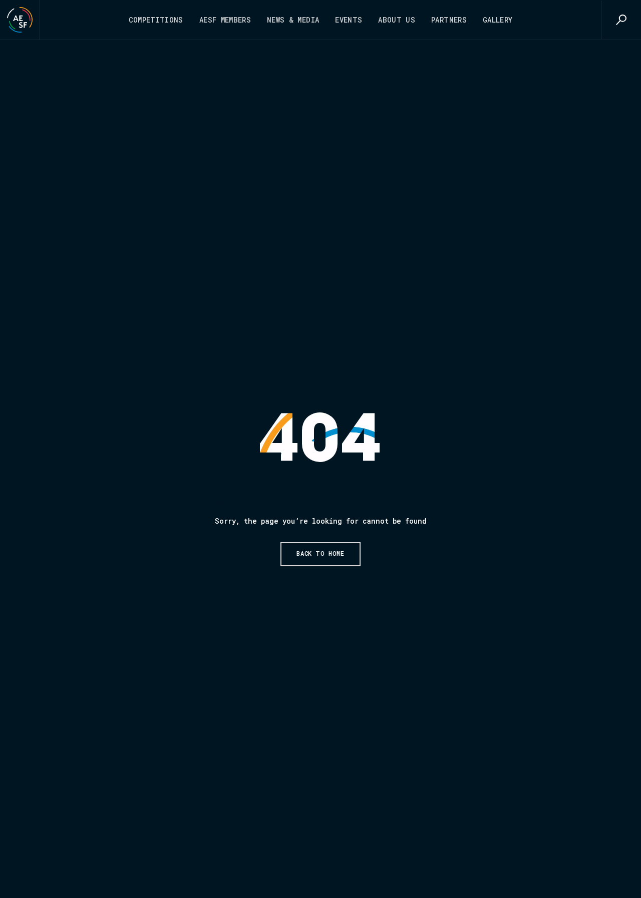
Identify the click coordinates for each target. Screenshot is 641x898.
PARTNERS (449, 20)
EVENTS (348, 20)
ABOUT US (396, 20)
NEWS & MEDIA (293, 20)
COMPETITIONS (156, 20)
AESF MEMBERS (225, 20)
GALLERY (497, 20)
